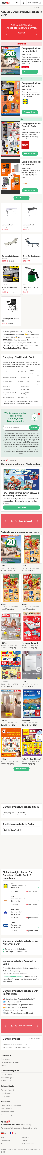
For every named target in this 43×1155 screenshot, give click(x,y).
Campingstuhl (9, 813)
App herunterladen (7, 1112)
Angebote (18, 1044)
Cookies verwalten (28, 1144)
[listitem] (11, 217)
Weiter (34, 428)
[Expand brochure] (10, 60)
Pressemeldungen (7, 1115)
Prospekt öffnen (30, 72)
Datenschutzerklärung (31, 446)
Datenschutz (5, 1141)
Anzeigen (36, 7)
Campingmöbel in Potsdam (15, 949)
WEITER (21, 33)
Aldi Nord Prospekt (7, 1090)
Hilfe (2, 1137)
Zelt (5, 830)
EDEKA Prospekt (6, 1075)
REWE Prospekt (6, 1081)
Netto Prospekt (6, 1093)
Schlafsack (15, 830)
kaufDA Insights (6, 1109)
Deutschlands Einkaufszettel (11, 1105)
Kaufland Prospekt (7, 1078)
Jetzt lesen (21, 507)
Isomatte (21, 813)
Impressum (25, 1137)
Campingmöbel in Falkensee (16, 952)
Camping (28, 1044)
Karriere (3, 1065)
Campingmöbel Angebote (13, 976)
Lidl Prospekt (5, 1096)
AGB (2, 1144)
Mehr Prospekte (21, 198)
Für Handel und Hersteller (10, 1062)
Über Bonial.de (6, 1059)
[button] (21, 58)
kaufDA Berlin (7, 1044)
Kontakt (24, 1141)
